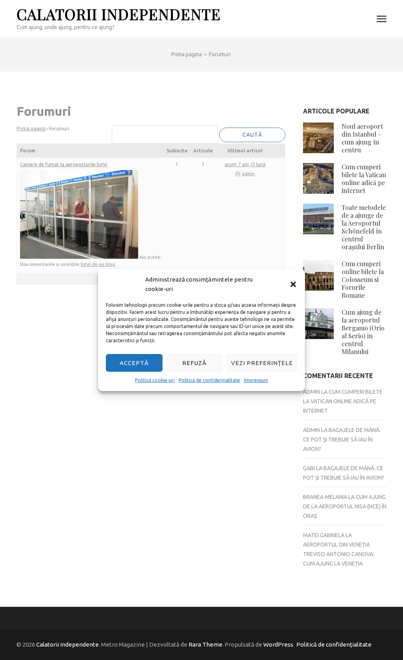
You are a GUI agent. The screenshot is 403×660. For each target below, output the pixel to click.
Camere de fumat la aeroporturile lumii (63, 164)
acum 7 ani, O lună (245, 164)
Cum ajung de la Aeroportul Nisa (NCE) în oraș (344, 506)
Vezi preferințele (262, 363)
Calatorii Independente (119, 14)
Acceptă (134, 363)
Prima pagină (31, 128)
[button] (293, 284)
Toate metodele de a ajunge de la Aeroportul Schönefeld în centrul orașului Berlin (364, 227)
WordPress (278, 644)
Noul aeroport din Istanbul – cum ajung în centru (362, 138)
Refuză (194, 363)
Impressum (256, 380)
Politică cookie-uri (155, 380)
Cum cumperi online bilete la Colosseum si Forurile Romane (363, 279)
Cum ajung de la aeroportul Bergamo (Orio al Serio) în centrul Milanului (363, 332)
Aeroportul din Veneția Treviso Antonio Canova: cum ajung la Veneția (338, 554)
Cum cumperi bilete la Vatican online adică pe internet (364, 179)
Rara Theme (205, 644)
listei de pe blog (98, 264)
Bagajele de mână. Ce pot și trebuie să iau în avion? (342, 439)
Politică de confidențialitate (209, 380)
